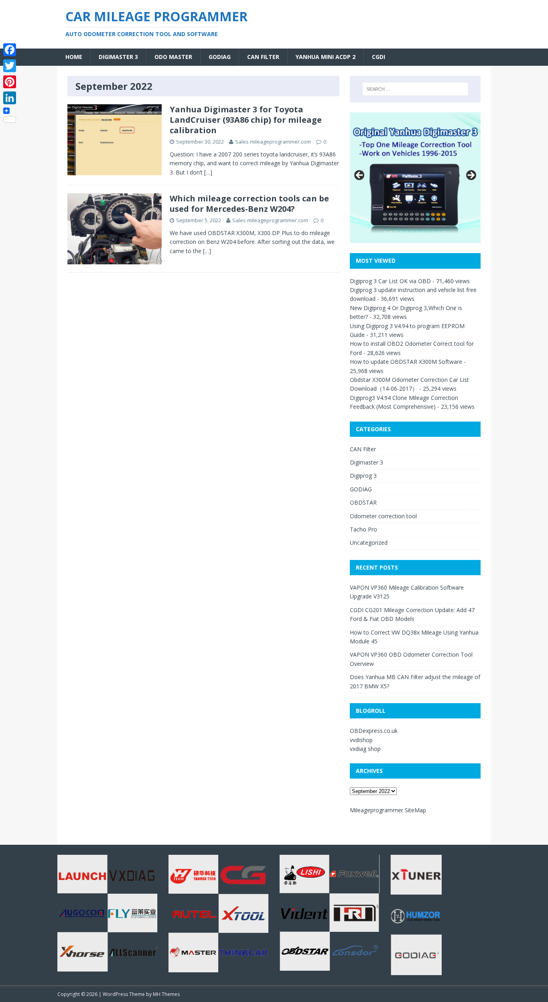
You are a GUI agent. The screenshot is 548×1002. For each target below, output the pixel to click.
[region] (415, 177)
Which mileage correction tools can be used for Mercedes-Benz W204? (249, 203)
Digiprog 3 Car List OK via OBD (390, 281)
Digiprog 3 (363, 475)
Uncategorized (369, 542)
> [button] (471, 176)
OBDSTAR (363, 502)
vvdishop (361, 740)
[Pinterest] (10, 82)
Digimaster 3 (118, 57)
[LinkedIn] (10, 98)
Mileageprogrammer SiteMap (388, 810)
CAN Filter (263, 57)
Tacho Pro (363, 529)
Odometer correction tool (383, 516)
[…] (208, 172)
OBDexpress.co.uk (374, 730)
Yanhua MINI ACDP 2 (325, 57)
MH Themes (166, 994)
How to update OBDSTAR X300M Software (406, 361)
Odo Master (173, 57)
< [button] (360, 176)
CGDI (378, 57)
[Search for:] (415, 89)
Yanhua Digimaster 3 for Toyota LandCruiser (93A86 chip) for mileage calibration (246, 120)
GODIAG (220, 57)
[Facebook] (10, 50)
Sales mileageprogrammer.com (273, 141)
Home (73, 57)
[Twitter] (10, 66)
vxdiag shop (365, 749)
